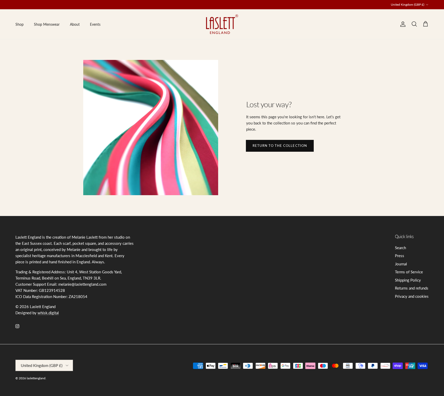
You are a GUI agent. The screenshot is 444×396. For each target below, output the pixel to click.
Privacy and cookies (412, 296)
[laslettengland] (222, 24)
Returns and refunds (411, 288)
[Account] (402, 24)
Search (400, 247)
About (75, 24)
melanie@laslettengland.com (214, 6)
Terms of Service (409, 271)
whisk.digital (48, 312)
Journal (401, 264)
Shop (19, 24)
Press (399, 255)
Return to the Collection (280, 145)
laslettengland (36, 378)
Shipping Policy (408, 280)
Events (95, 24)
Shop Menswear (47, 24)
